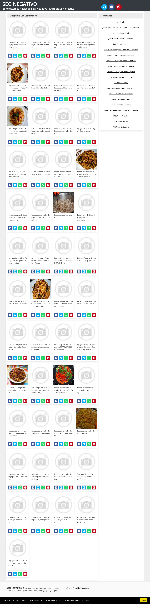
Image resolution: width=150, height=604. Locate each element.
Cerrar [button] (144, 600)
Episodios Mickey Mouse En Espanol (121, 72)
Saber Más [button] (85, 600)
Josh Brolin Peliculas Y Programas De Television (121, 27)
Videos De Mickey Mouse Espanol (121, 66)
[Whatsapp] (20, 56)
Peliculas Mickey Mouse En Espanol (120, 88)
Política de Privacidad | (73, 588)
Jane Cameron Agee (120, 44)
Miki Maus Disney (121, 121)
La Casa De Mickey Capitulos (121, 77)
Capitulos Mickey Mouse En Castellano (121, 61)
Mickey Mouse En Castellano (121, 105)
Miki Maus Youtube (120, 116)
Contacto (85, 588)
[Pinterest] (119, 7)
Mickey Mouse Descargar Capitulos (120, 55)
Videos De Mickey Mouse (120, 99)
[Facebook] (112, 7)
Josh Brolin (121, 22)
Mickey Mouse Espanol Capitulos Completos (121, 50)
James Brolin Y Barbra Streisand (121, 39)
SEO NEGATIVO (19, 4)
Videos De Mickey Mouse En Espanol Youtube (120, 110)
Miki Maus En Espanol (120, 127)
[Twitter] (104, 7)
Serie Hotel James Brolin (121, 33)
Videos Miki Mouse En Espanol (121, 94)
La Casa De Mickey (121, 83)
